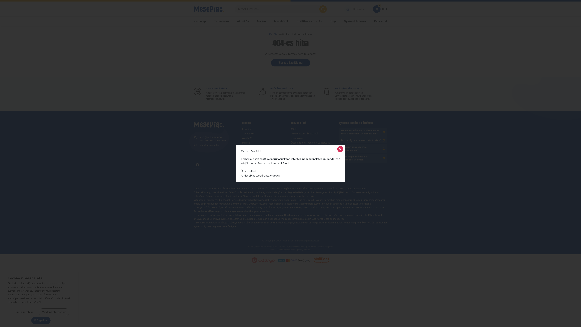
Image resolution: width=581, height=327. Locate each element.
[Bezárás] (340, 149)
